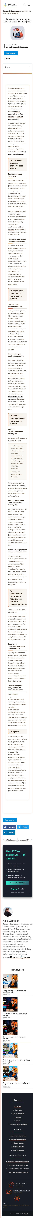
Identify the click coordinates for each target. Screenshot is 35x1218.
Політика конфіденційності (18, 1124)
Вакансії (18, 1117)
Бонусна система (18, 1147)
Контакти (18, 1110)
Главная (5, 11)
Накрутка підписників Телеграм (19, 1169)
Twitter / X (16, 957)
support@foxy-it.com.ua (22, 1190)
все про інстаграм (12, 47)
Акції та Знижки (18, 1150)
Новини (18, 1121)
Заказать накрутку (17, 883)
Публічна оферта (18, 1114)
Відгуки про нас (19, 1143)
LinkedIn (26, 957)
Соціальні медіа (14, 11)
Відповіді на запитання (18, 1139)
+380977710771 (21, 1184)
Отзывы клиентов (17, 893)
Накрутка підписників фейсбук (18, 1172)
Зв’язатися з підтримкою (19, 1136)
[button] (29, 67)
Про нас (18, 1106)
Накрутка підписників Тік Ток (18, 1165)
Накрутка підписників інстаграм (18, 1162)
